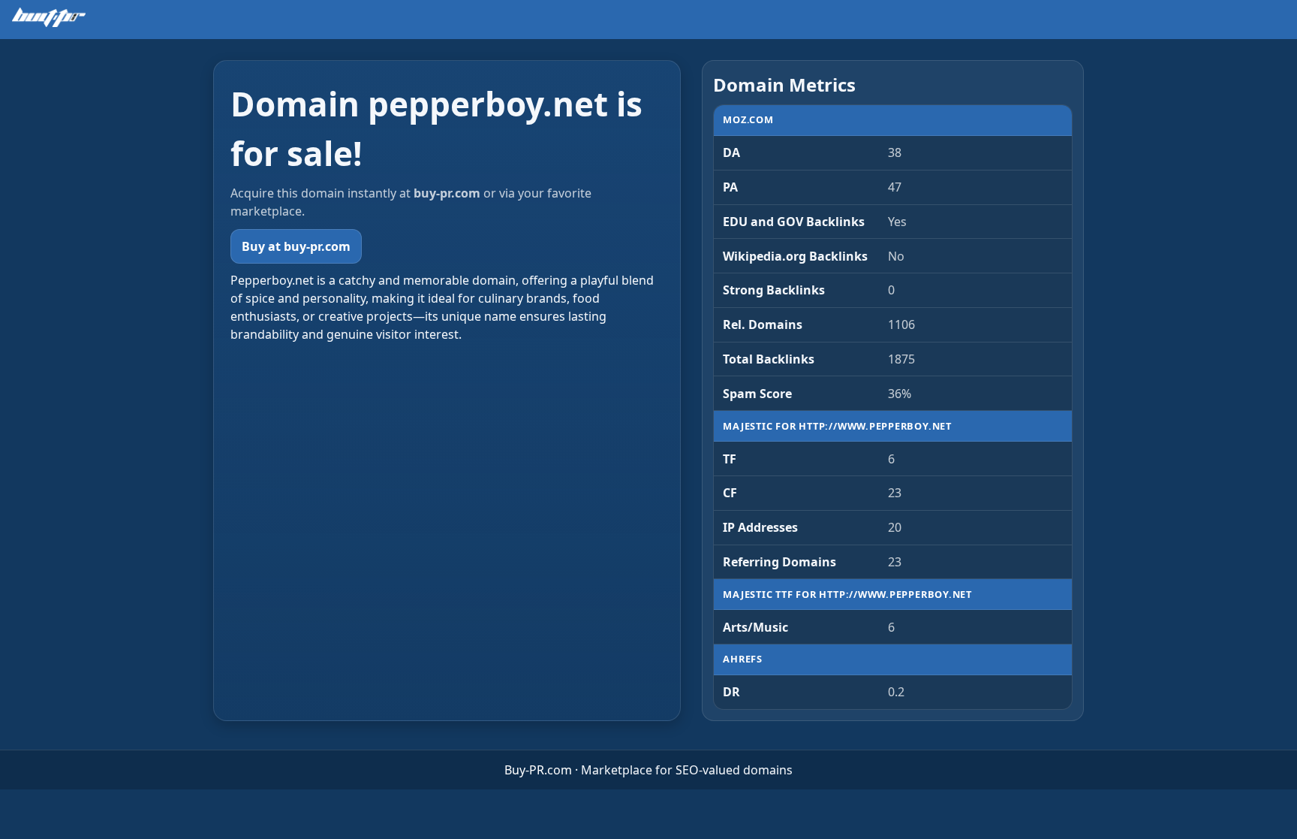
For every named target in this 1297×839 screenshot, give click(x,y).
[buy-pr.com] (49, 17)
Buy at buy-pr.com (296, 246)
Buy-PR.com (538, 770)
